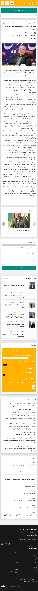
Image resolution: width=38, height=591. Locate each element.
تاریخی (35, 567)
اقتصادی (35, 565)
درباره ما (17, 569)
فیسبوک (30, 372)
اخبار (36, 553)
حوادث (17, 555)
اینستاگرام (29, 362)
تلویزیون (30, 379)
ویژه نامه (17, 567)
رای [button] (34, 387)
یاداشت (35, 560)
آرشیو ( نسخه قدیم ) (14, 572)
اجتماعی (17, 565)
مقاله (18, 560)
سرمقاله (17, 553)
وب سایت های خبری (26, 355)
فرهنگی (35, 555)
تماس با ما (34, 572)
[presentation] (34, 223)
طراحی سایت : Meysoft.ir (30, 581)
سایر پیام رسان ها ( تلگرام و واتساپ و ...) (22, 383)
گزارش (35, 562)
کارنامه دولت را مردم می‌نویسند (29, 15)
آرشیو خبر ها (4, 278)
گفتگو (17, 562)
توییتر (30, 368)
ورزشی (17, 557)
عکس (36, 569)
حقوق (36, 557)
